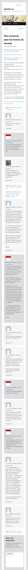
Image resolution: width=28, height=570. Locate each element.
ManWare (8, 207)
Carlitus (12, 72)
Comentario (10, 553)
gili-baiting (10, 393)
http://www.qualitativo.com (11, 271)
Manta (7, 514)
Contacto (15, 23)
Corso (7, 355)
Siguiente (21, 28)
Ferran (7, 166)
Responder (9, 128)
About (10, 23)
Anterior (6, 28)
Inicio (5, 23)
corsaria (7, 332)
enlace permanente (19, 98)
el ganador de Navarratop (16, 69)
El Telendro (7, 98)
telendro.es (9, 9)
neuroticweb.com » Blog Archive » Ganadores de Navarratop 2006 (14, 187)
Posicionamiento (20, 97)
